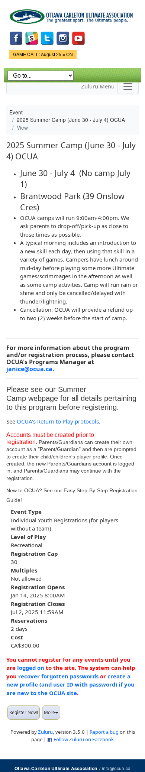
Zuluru (45, 732)
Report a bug (104, 732)
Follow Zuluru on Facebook (84, 739)
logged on (30, 667)
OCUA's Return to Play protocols (58, 421)
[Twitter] (47, 37)
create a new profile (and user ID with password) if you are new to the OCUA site (70, 684)
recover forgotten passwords (58, 676)
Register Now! (23, 712)
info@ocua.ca (116, 768)
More (49, 712)
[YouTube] (78, 37)
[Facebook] (16, 37)
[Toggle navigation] (127, 86)
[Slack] (31, 37)
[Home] (72, 14)
